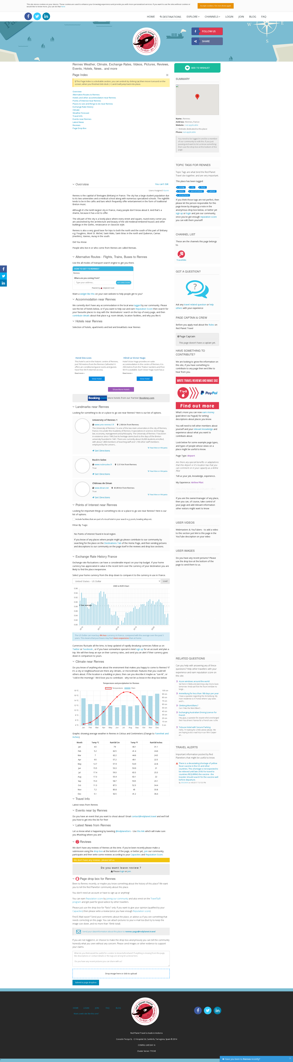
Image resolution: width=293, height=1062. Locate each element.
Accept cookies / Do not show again (215, 5)
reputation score (208, 216)
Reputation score (94, 898)
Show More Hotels (121, 389)
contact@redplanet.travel (144, 816)
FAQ (263, 16)
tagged (137, 305)
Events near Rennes (82, 119)
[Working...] (126, 165)
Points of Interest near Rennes (87, 100)
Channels (211, 16)
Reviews (76, 125)
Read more (79, 373)
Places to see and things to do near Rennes (93, 103)
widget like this (87, 293)
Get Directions (102, 450)
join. (129, 871)
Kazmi (166, 190)
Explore (192, 16)
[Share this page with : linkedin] (3, 283)
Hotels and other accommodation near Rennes (94, 97)
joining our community (117, 898)
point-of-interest (196, 191)
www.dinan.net (102, 487)
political (212, 191)
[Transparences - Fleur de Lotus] (126, 142)
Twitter (76, 649)
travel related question (195, 304)
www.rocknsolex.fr (103, 464)
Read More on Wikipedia (158, 448)
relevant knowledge (203, 429)
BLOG (118, 1008)
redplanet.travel (108, 288)
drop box (98, 851)
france (203, 187)
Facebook (88, 649)
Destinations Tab (112, 543)
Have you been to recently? (242, 1059)
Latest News (78, 122)
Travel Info (78, 116)
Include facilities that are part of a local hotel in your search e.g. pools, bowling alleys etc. (114, 519)
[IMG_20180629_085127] (111, 165)
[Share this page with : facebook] (3, 268)
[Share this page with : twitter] (3, 276)
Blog (252, 16)
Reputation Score (144, 308)
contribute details (81, 315)
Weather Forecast (81, 113)
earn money (208, 412)
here (63, 6)
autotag (181, 187)
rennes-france (183, 195)
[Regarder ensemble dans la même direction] (80, 142)
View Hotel (97, 378)
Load (165, 581)
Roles (211, 324)
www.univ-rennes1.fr (104, 424)
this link (141, 831)
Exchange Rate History (83, 106)
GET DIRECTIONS (123, 283)
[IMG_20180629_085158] (111, 142)
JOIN (241, 16)
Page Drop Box (79, 128)
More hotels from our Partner (130, 397)
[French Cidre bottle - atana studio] (95, 142)
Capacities (136, 854)
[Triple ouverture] (149, 142)
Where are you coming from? (87, 278)
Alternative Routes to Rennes (86, 94)
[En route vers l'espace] (80, 165)
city (192, 187)
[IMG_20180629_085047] (149, 165)
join (146, 851)
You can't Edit (161, 184)
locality (181, 191)
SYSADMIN (185, 783)
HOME (75, 1008)
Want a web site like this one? (86, 1013)
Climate (76, 110)
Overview (77, 91)
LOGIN (229, 16)
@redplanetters (123, 831)
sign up (139, 649)
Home (151, 16)
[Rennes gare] (95, 165)
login (122, 871)
